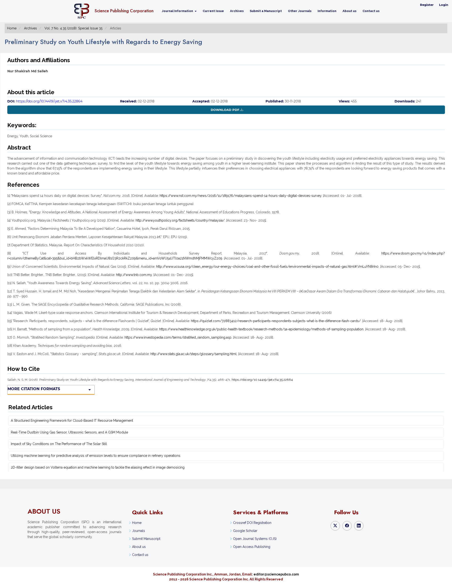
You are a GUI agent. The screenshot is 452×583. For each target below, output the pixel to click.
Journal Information (178, 11)
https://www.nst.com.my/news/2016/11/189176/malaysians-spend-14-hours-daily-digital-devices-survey (240, 196)
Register (427, 5)
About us (349, 11)
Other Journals (299, 11)
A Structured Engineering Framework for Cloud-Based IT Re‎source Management (72, 420)
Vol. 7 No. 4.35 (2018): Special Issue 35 (73, 28)
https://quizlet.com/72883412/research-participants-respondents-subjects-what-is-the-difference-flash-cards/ (276, 321)
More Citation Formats (34, 389)
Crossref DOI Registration (252, 522)
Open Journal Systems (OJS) (255, 538)
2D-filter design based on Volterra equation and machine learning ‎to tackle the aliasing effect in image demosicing (98, 467)
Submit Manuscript (146, 538)
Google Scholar (245, 530)
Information (327, 11)
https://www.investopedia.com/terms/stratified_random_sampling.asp (178, 337)
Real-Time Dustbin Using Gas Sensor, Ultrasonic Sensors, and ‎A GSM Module (69, 432)
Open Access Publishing (251, 546)
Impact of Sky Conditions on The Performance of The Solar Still (59, 444)
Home (11, 28)
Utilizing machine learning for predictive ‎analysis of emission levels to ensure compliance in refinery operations (95, 455)
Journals (138, 530)
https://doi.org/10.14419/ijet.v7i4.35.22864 (49, 101)
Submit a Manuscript (266, 11)
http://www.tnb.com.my (134, 275)
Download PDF (225, 110)
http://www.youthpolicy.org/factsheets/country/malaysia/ (180, 220)
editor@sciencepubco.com (276, 574)
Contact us (371, 11)
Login (443, 5)
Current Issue (213, 11)
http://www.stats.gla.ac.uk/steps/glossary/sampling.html (193, 354)
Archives (237, 11)
